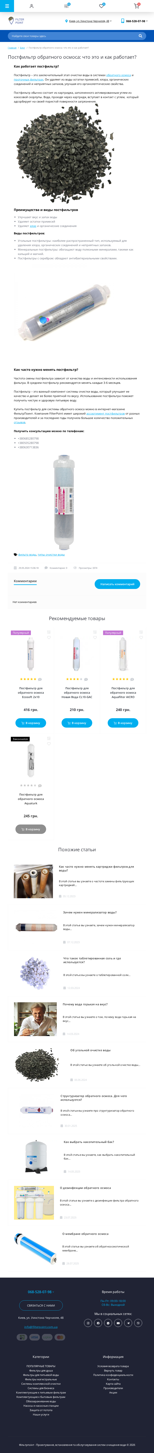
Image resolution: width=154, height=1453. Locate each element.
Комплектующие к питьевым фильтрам (41, 1392)
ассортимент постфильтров (105, 413)
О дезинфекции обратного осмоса (85, 1188)
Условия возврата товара (113, 1366)
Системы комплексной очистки (41, 1383)
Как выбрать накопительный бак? (89, 1142)
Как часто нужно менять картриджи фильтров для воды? (96, 868)
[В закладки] (49, 637)
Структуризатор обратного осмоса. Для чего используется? (94, 1098)
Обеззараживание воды (41, 1401)
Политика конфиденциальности (113, 1375)
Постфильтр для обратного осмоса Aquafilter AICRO (123, 692)
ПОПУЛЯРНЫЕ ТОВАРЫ (40, 1366)
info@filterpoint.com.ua (41, 1327)
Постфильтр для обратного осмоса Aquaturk (31, 799)
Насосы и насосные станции (41, 1405)
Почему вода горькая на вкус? (85, 1004)
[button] (89, 21)
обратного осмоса (118, 75)
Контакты (113, 1379)
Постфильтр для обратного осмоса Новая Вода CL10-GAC (77, 692)
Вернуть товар (113, 1370)
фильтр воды (27, 554)
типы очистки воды (51, 554)
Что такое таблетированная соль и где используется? (92, 960)
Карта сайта (113, 1383)
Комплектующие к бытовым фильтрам (40, 1397)
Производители (113, 1388)
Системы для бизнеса (41, 1388)
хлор (33, 226)
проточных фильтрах (28, 79)
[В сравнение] (49, 632)
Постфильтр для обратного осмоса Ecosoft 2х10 (31, 692)
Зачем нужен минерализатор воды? (90, 912)
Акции (113, 1392)
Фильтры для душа (41, 1370)
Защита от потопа (41, 1410)
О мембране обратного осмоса (85, 1234)
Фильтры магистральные (41, 1379)
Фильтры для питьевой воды (41, 1375)
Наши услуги (41, 1414)
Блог (22, 47)
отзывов (19, 422)
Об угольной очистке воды (90, 1050)
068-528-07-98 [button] (40, 1292)
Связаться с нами (41, 1305)
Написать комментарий (117, 584)
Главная (12, 47)
